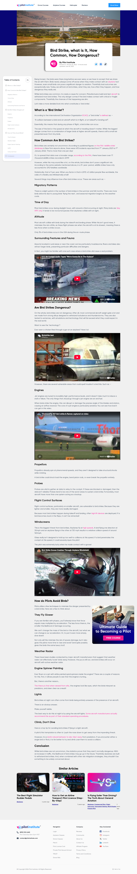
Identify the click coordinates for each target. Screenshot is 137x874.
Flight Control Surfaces (13, 125)
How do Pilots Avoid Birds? (15, 133)
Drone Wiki (56, 857)
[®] (25, 5)
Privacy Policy (81, 850)
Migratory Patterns (12, 94)
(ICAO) (85, 115)
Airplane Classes (58, 835)
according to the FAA (82, 155)
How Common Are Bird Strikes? (16, 90)
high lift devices (98, 513)
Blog (77, 857)
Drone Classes (58, 839)
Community (80, 835)
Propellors (10, 117)
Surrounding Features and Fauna (16, 105)
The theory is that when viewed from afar (51, 686)
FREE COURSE (113, 638)
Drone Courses (43, 5)
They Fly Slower (12, 137)
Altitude (10, 101)
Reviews (85, 5)
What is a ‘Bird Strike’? (14, 85)
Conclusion (10, 156)
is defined (104, 115)
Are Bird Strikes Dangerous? (15, 110)
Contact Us (80, 843)
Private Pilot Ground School (62, 850)
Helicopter (73, 5)
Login (55, 831)
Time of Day (11, 98)
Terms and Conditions (83, 854)
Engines (10, 114)
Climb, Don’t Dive (12, 151)
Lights (9, 148)
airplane (111, 82)
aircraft (114, 94)
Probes (9, 121)
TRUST (55, 854)
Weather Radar (12, 140)
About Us (79, 839)
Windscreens (11, 128)
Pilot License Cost (59, 846)
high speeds (88, 528)
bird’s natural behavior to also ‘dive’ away (65, 737)
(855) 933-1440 (25, 832)
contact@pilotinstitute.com (29, 838)
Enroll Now (114, 5)
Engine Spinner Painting (14, 144)
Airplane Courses (59, 5)
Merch (55, 843)
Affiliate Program (82, 846)
